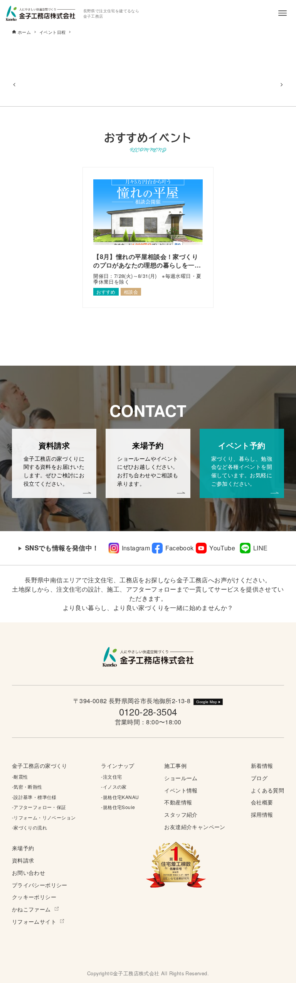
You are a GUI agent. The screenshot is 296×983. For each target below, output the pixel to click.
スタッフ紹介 (180, 814)
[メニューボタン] (282, 13)
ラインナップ (117, 765)
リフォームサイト (34, 921)
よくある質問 (267, 790)
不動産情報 (178, 802)
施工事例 (175, 765)
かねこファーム (31, 909)
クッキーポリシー (34, 897)
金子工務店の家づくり (39, 765)
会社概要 (262, 802)
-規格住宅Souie (118, 807)
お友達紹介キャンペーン (194, 827)
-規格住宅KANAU (120, 797)
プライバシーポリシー (39, 885)
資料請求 (23, 860)
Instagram (136, 547)
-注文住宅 (111, 776)
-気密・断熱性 (27, 786)
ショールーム (180, 778)
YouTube (222, 547)
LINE (260, 547)
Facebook (179, 547)
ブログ (259, 778)
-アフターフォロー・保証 (39, 807)
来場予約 (23, 848)
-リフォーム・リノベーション (44, 817)
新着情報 (262, 765)
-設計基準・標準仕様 (34, 797)
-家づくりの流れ (29, 827)
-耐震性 (20, 776)
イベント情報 (180, 790)
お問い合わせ (28, 872)
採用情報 (262, 814)
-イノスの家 (113, 786)
